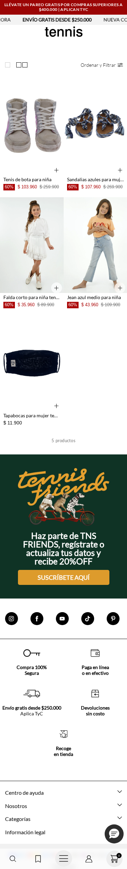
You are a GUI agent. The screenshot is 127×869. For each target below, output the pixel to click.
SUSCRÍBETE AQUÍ (64, 577)
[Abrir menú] (63, 858)
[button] (12, 859)
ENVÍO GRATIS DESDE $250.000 (50, 19)
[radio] (9, 64)
